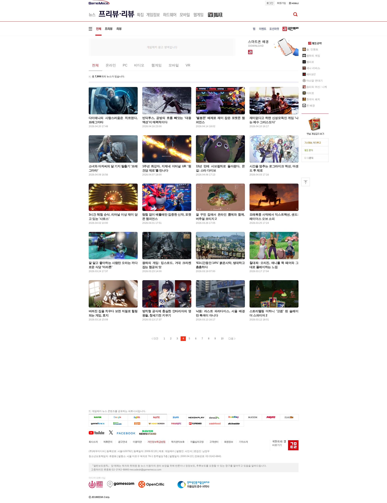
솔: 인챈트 (312, 49)
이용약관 (137, 441)
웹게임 (156, 65)
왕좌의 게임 (313, 55)
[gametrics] (98, 423)
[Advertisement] (71, 62)
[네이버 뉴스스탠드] (149, 432)
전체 (95, 65)
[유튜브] (99, 432)
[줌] (176, 417)
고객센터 (213, 441)
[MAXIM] (253, 417)
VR (188, 65)
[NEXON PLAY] (195, 417)
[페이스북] (128, 432)
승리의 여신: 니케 (316, 86)
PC (125, 65)
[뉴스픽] (176, 423)
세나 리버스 (313, 68)
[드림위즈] (289, 417)
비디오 (139, 65)
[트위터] (113, 432)
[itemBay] (234, 417)
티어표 (310, 93)
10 (222, 338)
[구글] (118, 417)
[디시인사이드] (234, 423)
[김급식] (137, 423)
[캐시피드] (215, 423)
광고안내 (122, 441)
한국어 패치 (313, 99)
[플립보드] (195, 423)
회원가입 (281, 3)
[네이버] (98, 417)
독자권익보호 (177, 441)
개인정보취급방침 (156, 441)
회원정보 (228, 441)
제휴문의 (107, 441)
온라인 (111, 65)
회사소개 (93, 441)
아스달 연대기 (314, 80)
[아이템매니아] (118, 423)
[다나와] (215, 417)
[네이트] (157, 417)
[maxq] (271, 417)
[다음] (137, 417)
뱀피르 (310, 61)
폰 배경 (310, 105)
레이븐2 (311, 74)
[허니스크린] (157, 423)
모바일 (174, 65)
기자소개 (243, 441)
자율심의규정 (197, 441)
